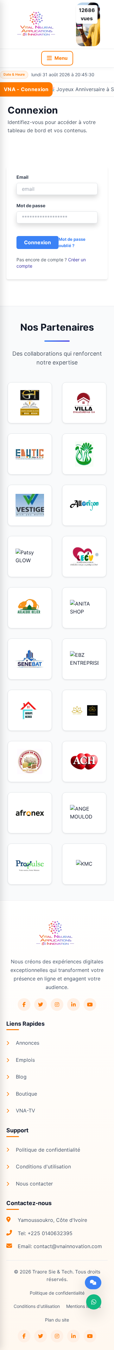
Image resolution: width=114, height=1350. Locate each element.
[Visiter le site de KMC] (84, 864)
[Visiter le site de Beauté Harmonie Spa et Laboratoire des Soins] (84, 710)
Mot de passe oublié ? (72, 242)
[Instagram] (57, 1004)
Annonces (27, 1043)
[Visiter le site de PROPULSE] (30, 864)
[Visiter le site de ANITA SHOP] (84, 607)
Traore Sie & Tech (52, 1272)
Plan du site (57, 1319)
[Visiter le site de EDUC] (30, 454)
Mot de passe (30, 205)
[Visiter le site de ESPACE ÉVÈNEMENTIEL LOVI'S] (84, 454)
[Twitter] (40, 1004)
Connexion (37, 242)
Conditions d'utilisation (43, 1166)
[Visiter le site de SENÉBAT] (30, 659)
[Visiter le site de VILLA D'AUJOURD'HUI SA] (84, 402)
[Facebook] (24, 1004)
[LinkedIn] (73, 1004)
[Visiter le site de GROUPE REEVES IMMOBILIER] (30, 710)
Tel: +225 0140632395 (45, 1233)
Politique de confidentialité (48, 1150)
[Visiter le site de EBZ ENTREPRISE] (84, 659)
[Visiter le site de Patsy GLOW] (30, 556)
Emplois (25, 1060)
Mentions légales (83, 1306)
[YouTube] (90, 1004)
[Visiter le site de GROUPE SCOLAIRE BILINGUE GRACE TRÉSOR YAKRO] (30, 402)
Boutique (26, 1094)
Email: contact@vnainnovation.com (60, 1246)
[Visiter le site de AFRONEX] (30, 812)
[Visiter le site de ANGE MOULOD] (84, 812)
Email (22, 177)
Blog (21, 1076)
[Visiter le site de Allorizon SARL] (84, 505)
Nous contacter (34, 1183)
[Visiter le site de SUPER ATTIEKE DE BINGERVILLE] (30, 761)
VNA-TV (25, 1110)
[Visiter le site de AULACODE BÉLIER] (30, 607)
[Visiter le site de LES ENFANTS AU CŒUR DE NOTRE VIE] (84, 556)
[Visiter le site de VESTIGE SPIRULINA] (30, 505)
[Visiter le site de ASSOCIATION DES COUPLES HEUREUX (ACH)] (84, 761)
